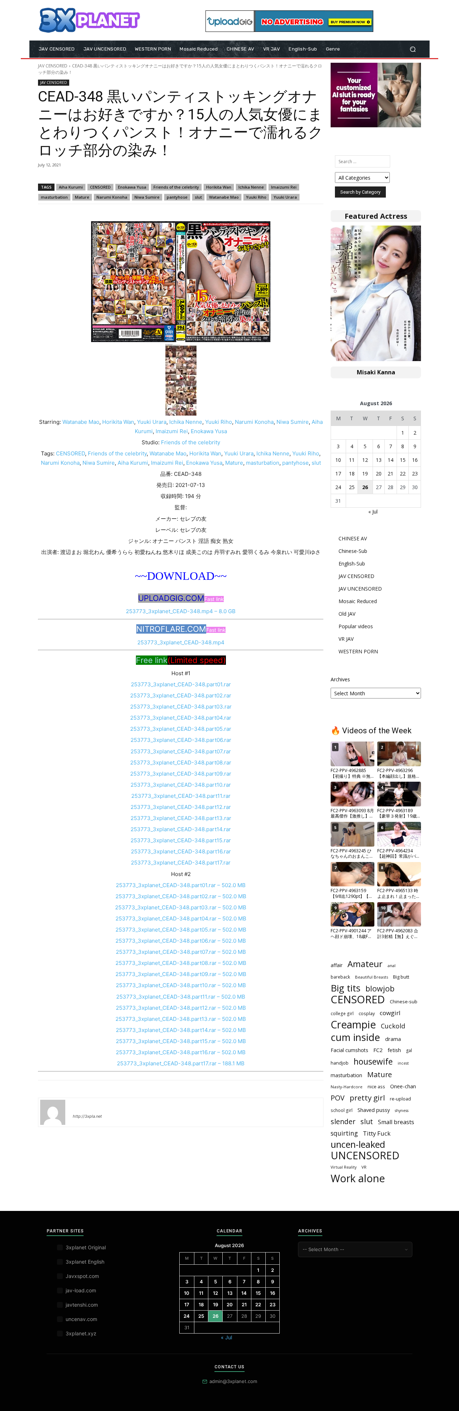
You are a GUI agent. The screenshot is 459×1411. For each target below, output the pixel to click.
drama (393, 1038)
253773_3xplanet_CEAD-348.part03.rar (181, 706)
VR (363, 1167)
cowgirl (390, 1013)
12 (365, 459)
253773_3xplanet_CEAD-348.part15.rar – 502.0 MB (181, 1041)
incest (403, 1063)
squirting (344, 1133)
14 (390, 459)
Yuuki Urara (285, 197)
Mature (82, 197)
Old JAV (347, 613)
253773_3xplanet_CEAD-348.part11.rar (181, 795)
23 (415, 473)
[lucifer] (52, 1112)
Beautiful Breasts (371, 977)
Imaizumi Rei (284, 187)
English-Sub (352, 563)
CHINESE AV (353, 538)
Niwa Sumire (147, 197)
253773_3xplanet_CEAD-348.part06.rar (181, 740)
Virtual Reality (343, 1167)
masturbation (54, 197)
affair (336, 965)
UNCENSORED (365, 1155)
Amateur (365, 964)
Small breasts (396, 1122)
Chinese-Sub (353, 551)
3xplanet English (85, 1262)
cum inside (355, 1037)
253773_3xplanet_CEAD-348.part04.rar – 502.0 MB (180, 918)
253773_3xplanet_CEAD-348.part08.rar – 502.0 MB (180, 963)
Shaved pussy (374, 1109)
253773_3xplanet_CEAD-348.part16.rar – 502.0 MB (181, 1052)
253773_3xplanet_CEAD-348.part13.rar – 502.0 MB (180, 1018)
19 (365, 473)
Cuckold (393, 1026)
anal (392, 965)
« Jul (373, 511)
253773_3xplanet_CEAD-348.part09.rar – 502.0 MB (180, 974)
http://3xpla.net (87, 1116)
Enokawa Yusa (132, 187)
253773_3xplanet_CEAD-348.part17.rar (181, 862)
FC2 (378, 1049)
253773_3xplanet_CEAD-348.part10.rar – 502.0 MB (181, 985)
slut (198, 197)
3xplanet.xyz (81, 1333)
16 (415, 459)
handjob (340, 1063)
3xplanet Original (86, 1247)
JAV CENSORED (52, 66)
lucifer (81, 1105)
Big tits (345, 988)
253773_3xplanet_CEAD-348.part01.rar (181, 684)
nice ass (376, 1087)
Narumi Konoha (111, 197)
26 (365, 487)
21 (390, 473)
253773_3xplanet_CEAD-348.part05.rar (180, 728)
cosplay (367, 1013)
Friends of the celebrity (176, 187)
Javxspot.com (82, 1276)
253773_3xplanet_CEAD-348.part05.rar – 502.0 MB (180, 929)
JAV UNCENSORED (360, 588)
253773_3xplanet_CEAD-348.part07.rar (181, 751)
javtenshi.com (82, 1305)
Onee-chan (403, 1086)
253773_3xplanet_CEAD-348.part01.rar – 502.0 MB (181, 885)
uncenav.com (81, 1319)
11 (352, 459)
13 (379, 459)
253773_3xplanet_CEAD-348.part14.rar (181, 829)
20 (379, 473)
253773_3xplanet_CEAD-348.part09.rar (180, 773)
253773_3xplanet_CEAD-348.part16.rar (181, 851)
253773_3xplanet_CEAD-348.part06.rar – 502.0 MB (180, 940)
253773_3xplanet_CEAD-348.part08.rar (180, 762)
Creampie (353, 1024)
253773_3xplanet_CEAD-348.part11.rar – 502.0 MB (180, 996)
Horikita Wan (218, 187)
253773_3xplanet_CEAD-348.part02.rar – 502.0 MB (180, 896)
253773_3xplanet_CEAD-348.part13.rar (181, 818)
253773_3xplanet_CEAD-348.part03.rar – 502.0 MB (180, 907)
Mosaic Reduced (358, 601)
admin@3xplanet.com (233, 1381)
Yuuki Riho (256, 197)
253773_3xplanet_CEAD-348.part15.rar (181, 840)
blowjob (379, 988)
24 (338, 487)
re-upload (400, 1098)
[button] (412, 49)
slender (343, 1121)
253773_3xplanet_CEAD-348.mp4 (180, 642)
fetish (394, 1049)
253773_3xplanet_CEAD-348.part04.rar (180, 717)
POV (338, 1098)
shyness (401, 1110)
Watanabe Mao (224, 197)
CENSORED (100, 187)
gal (409, 1050)
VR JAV (346, 638)
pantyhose (177, 197)
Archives (340, 679)
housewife (373, 1061)
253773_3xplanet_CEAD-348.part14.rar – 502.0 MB (181, 1030)
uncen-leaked (358, 1144)
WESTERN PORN (358, 651)
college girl (342, 1013)
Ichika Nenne (251, 187)
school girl (341, 1110)
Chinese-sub (403, 1001)
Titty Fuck (377, 1133)
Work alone (358, 1178)
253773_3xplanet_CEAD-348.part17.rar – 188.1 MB (181, 1063)
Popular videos (356, 626)
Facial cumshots (349, 1050)
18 (352, 473)
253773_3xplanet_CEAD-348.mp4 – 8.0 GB (181, 611)
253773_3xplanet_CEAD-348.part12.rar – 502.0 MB (181, 1007)
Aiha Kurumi (71, 187)
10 (338, 459)
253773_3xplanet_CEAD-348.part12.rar (181, 807)
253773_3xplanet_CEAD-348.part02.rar (180, 695)
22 (403, 473)
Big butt (401, 977)
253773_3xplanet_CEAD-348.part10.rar (181, 784)
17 (338, 473)
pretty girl (367, 1098)
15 (403, 459)
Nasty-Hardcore (347, 1086)
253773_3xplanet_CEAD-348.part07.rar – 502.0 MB (181, 951)
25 (352, 487)
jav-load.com (81, 1290)
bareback (340, 977)
